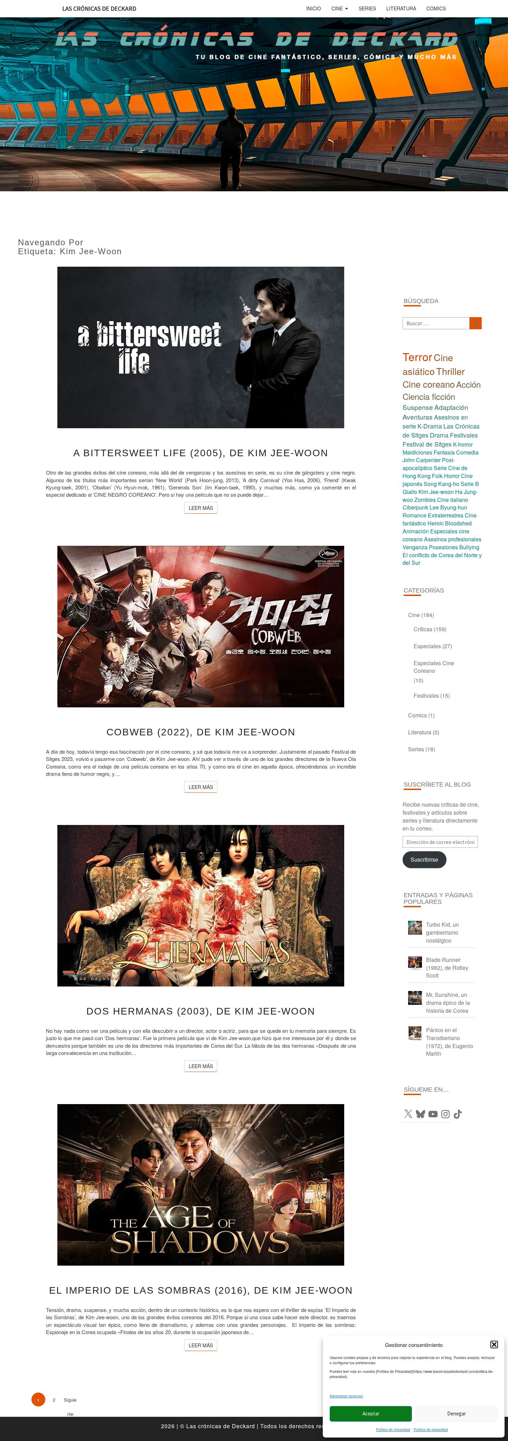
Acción (468, 384)
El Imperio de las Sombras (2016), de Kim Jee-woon (201, 1290)
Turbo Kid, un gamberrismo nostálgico (442, 932)
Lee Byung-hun (448, 507)
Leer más (203, 507)
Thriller (450, 371)
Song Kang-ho (441, 484)
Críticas (423, 629)
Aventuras (418, 416)
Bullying (469, 547)
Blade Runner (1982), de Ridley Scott (447, 968)
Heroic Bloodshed (449, 523)
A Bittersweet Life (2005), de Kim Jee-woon (200, 453)
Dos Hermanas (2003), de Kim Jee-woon (200, 1011)
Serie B (470, 484)
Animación (416, 531)
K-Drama (429, 426)
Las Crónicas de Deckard (99, 8)
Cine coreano (429, 384)
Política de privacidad (393, 1429)
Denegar (456, 1413)
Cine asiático (428, 364)
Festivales (464, 435)
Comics (436, 8)
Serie (440, 468)
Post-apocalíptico (429, 464)
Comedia (467, 452)
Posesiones (443, 547)
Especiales (427, 646)
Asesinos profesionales (452, 539)
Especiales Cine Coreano (434, 667)
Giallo (410, 492)
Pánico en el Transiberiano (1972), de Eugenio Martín (449, 1042)
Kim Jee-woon (436, 492)
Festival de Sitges (427, 444)
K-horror (463, 444)
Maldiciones (417, 452)
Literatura (401, 8)
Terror (417, 356)
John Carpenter (422, 460)
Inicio (313, 8)
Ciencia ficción (429, 396)
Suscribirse (424, 859)
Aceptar (371, 1413)
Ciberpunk (415, 507)
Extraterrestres (445, 515)
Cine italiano (452, 500)
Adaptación (451, 407)
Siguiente (70, 1401)
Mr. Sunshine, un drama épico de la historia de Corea (448, 1003)
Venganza (415, 547)
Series (367, 8)
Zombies (425, 500)
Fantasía (444, 452)
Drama (439, 435)
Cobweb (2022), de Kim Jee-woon (200, 732)
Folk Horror (446, 476)
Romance (414, 515)
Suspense (418, 407)
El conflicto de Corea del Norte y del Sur (442, 559)
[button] (494, 1344)
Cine (337, 8)
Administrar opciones (346, 1396)
